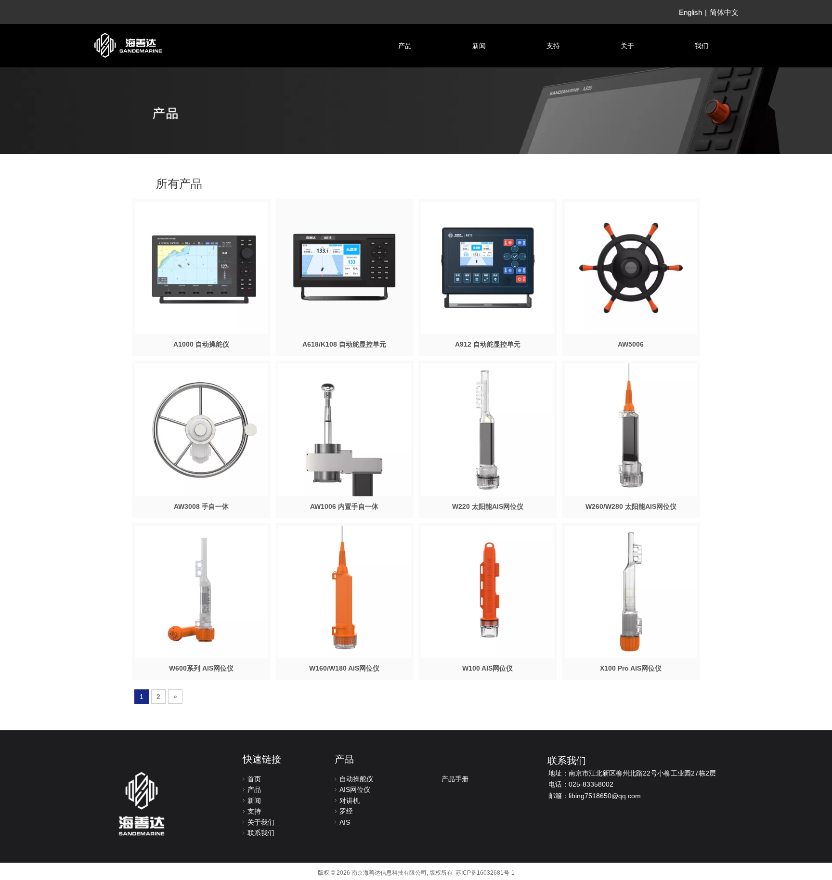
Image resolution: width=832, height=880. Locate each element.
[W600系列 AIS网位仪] (201, 591)
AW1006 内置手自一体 (344, 506)
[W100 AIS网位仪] (487, 591)
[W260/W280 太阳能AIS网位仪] (631, 429)
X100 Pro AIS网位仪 (631, 668)
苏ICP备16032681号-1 (485, 872)
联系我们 (260, 833)
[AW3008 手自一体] (201, 429)
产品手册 (455, 779)
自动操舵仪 (356, 779)
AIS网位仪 (354, 789)
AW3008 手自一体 (201, 506)
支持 (254, 811)
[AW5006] (631, 267)
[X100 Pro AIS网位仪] (631, 591)
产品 (254, 789)
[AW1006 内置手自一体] (344, 451)
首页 (254, 779)
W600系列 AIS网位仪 (201, 668)
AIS (344, 822)
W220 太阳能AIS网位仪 (487, 506)
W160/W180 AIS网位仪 (344, 668)
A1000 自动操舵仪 (201, 344)
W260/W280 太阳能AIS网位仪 (630, 506)
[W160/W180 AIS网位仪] (344, 591)
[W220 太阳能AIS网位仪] (487, 429)
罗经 (346, 811)
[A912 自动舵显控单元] (487, 267)
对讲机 (349, 800)
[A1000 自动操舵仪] (201, 267)
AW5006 (631, 344)
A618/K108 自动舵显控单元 (344, 344)
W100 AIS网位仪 (487, 668)
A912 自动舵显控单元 (487, 344)
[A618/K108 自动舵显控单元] (344, 267)
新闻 (254, 800)
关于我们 (260, 822)
